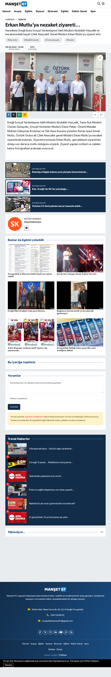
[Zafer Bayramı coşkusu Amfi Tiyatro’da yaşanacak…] (31, 332)
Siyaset (40, 11)
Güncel (6, 11)
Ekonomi (53, 11)
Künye (59, 649)
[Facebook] (40, 632)
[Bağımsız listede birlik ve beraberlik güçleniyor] (80, 295)
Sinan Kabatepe (32, 222)
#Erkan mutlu (12, 40)
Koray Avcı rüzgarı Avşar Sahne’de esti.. (77, 274)
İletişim (52, 649)
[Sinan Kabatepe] (15, 224)
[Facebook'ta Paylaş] (9, 115)
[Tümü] (101, 532)
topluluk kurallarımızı (34, 417)
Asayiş (17, 11)
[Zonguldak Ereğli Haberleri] (16, 4)
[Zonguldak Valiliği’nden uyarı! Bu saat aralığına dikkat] (80, 332)
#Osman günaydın (52, 40)
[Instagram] (50, 632)
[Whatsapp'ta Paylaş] (19, 115)
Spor (93, 11)
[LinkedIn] (55, 632)
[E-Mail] (26, 228)
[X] (45, 632)
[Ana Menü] (103, 4)
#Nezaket (70, 40)
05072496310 (57, 615)
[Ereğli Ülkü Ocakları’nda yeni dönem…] (31, 295)
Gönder (14, 407)
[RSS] (71, 632)
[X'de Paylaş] (13, 115)
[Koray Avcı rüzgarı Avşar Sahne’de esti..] (80, 258)
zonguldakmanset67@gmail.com (57, 621)
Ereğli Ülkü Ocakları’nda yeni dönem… (27, 311)
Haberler (9, 20)
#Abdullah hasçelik (31, 40)
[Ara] (98, 4)
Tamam (8, 665)
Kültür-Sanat (79, 11)
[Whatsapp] (66, 632)
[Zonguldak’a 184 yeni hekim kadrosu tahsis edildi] (31, 258)
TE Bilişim (62, 655)
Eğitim (28, 11)
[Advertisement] (55, 559)
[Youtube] (60, 632)
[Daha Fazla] (24, 115)
